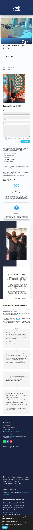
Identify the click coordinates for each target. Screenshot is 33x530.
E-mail (4, 119)
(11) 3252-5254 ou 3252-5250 (12, 431)
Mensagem (5, 123)
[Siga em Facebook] (7, 441)
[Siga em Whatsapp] (4, 441)
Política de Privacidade (11, 521)
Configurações (17, 524)
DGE (16, 314)
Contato (13, 436)
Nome (4, 110)
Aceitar (4, 527)
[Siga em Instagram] (11, 441)
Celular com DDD (6, 115)
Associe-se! (18, 319)
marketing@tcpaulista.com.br (13, 434)
